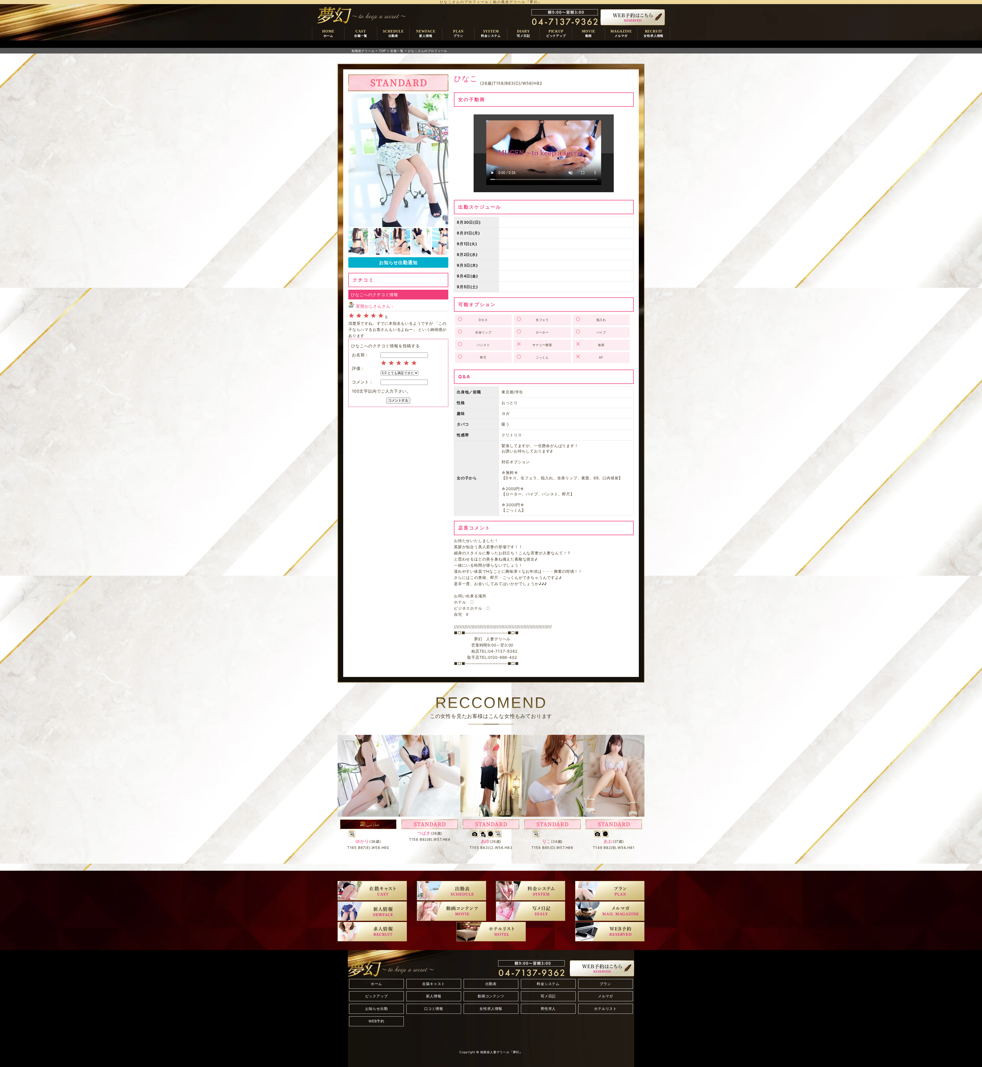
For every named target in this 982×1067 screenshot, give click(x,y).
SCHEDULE (393, 33)
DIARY (523, 33)
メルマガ (605, 996)
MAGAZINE (621, 33)
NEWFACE (426, 33)
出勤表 (491, 984)
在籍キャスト (433, 984)
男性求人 (548, 1008)
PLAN (458, 33)
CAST (360, 33)
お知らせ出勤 (376, 1008)
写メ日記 (548, 996)
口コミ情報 (433, 1008)
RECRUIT (653, 33)
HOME (328, 33)
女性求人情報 (490, 1008)
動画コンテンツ (491, 996)
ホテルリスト (605, 1008)
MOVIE (588, 33)
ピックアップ (376, 996)
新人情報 (433, 996)
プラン (605, 984)
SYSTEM (491, 33)
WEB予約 (376, 1021)
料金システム (548, 984)
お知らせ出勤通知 (398, 262)
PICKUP (556, 33)
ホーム (376, 984)
